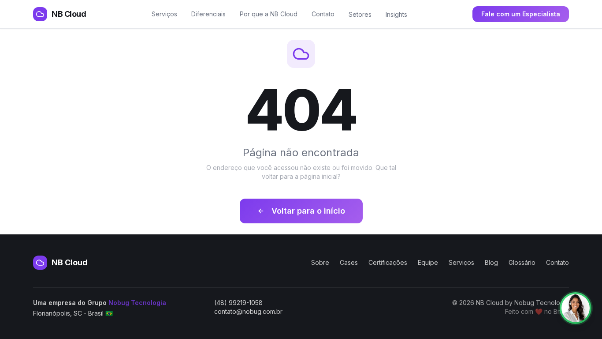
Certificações (387, 262)
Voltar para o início (308, 210)
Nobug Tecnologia (137, 302)
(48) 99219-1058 (238, 302)
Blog (491, 262)
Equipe (428, 262)
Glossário (522, 262)
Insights (396, 14)
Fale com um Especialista (520, 14)
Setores (360, 14)
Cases (349, 262)
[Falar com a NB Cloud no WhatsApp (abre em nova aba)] (575, 308)
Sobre (320, 262)
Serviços (164, 14)
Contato (323, 14)
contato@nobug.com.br (248, 311)
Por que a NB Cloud (268, 14)
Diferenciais (208, 14)
